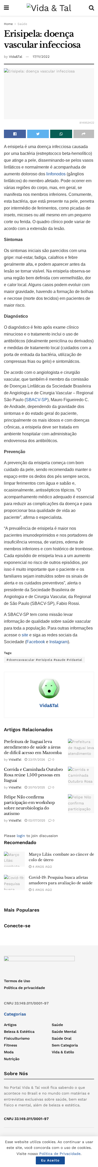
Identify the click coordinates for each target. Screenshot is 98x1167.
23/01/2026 (36, 759)
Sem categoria (65, 1045)
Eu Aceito (50, 1160)
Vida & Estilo (63, 1052)
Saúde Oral (61, 1038)
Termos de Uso (17, 981)
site (25, 635)
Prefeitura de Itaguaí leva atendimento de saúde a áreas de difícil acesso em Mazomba (33, 747)
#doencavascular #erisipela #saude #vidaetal (44, 660)
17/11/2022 (41, 57)
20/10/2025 (36, 787)
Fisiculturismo (17, 1038)
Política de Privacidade (59, 1154)
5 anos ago (41, 890)
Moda (9, 1052)
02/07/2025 (36, 820)
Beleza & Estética (19, 1031)
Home (8, 24)
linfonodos (56, 174)
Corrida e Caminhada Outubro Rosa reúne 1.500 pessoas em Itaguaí (33, 775)
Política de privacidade (24, 988)
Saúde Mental (64, 1031)
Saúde (22, 24)
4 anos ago (41, 866)
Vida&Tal (15, 57)
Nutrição (11, 1059)
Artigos (10, 1025)
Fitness (10, 1045)
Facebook (35, 642)
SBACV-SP (36, 399)
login (21, 836)
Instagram (58, 642)
